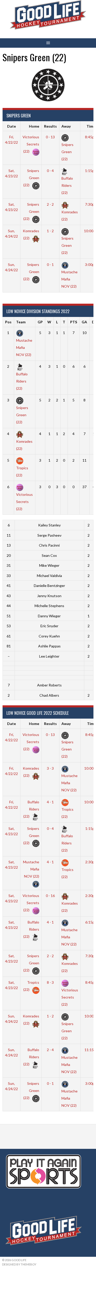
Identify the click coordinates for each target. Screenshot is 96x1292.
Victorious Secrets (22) (31, 144)
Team (21, 322)
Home (34, 126)
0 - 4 (50, 170)
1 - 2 (50, 231)
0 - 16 (50, 895)
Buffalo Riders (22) (31, 809)
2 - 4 (50, 1050)
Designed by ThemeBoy (19, 1264)
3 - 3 (50, 768)
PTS (73, 322)
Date (11, 126)
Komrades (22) (69, 215)
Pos (8, 322)
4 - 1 (50, 802)
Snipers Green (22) (31, 177)
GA (84, 322)
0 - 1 (50, 264)
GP (40, 322)
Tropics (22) (22, 471)
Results (50, 126)
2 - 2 (50, 204)
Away (66, 126)
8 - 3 (50, 982)
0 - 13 (50, 137)
